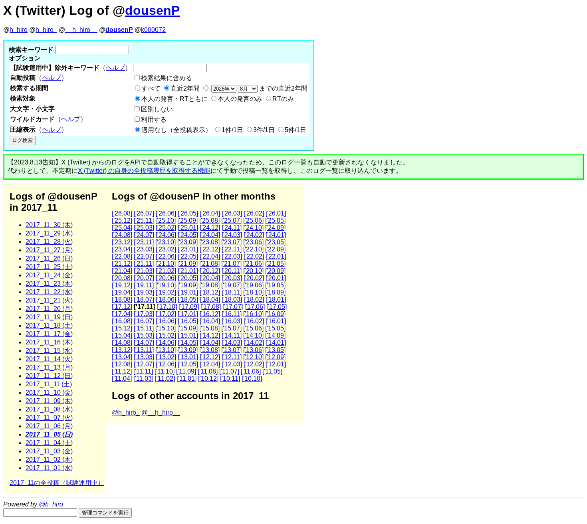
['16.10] (253, 313)
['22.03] (232, 256)
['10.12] (208, 378)
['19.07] (231, 285)
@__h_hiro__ (160, 412)
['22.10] (253, 249)
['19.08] (209, 285)
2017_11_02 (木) (49, 459)
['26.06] (166, 213)
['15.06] (253, 328)
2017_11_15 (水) (49, 350)
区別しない (157, 109)
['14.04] (210, 342)
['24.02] (254, 234)
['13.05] (275, 349)
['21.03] (144, 270)
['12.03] (232, 364)
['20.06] (166, 278)
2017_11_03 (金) (49, 451)
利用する (154, 119)
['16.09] (275, 313)
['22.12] (210, 249)
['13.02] (166, 357)
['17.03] (144, 313)
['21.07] (231, 263)
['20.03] (232, 278)
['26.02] (254, 213)
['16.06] (166, 321)
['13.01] (188, 357)
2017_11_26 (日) (49, 258)
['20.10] (253, 270)
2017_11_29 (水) (49, 233)
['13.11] (144, 349)
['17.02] (166, 313)
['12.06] (166, 364)
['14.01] (276, 342)
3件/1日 (264, 130)
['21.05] (275, 263)
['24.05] (188, 234)
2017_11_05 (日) (49, 434)
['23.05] (275, 242)
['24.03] (232, 234)
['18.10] (253, 292)
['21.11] (144, 263)
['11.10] (165, 371)
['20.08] (122, 278)
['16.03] (232, 321)
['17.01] (188, 313)
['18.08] (122, 299)
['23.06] (253, 242)
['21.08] (209, 263)
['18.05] (188, 299)
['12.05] (188, 364)
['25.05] (275, 220)
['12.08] (122, 364)
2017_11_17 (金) (49, 333)
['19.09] (187, 285)
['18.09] (275, 292)
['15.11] (144, 328)
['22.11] (232, 249)
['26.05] (188, 213)
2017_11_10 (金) (49, 392)
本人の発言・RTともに (174, 98)
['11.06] (251, 371)
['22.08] (122, 256)
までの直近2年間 (282, 88)
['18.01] (276, 299)
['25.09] (187, 220)
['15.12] (122, 328)
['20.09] (275, 270)
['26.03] (232, 213)
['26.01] (276, 213)
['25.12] (122, 220)
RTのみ (283, 98)
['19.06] (253, 285)
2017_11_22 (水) (49, 292)
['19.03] (144, 292)
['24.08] (122, 234)
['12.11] (232, 357)
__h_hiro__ (81, 29)
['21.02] (166, 270)
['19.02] (166, 292)
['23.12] (122, 242)
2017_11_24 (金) (49, 275)
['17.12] (122, 306)
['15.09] (187, 328)
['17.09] (188, 306)
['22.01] (276, 256)
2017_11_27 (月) (49, 250)
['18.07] (144, 299)
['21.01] (188, 270)
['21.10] (165, 263)
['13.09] (187, 349)
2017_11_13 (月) (49, 367)
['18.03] (232, 299)
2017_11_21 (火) (49, 300)
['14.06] (166, 342)
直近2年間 (185, 88)
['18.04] (210, 299)
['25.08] (209, 220)
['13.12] (122, 349)
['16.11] (232, 313)
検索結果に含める (166, 78)
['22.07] (144, 256)
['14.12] (210, 335)
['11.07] (229, 371)
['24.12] (210, 227)
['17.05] (276, 306)
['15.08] (209, 328)
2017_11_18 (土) (49, 325)
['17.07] (232, 306)
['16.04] (210, 321)
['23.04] (122, 249)
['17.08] (210, 306)
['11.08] (208, 371)
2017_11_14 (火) (49, 359)
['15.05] (275, 328)
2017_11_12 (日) (49, 375)
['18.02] (254, 299)
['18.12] (210, 292)
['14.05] (188, 342)
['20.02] (254, 278)
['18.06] (166, 299)
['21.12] (122, 263)
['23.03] (144, 249)
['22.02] (254, 256)
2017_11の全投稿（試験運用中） (57, 482)
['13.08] (209, 349)
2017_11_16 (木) (49, 342)
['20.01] (276, 278)
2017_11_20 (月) (49, 308)
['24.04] (210, 234)
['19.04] (122, 292)
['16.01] (276, 321)
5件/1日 (295, 130)
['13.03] (144, 357)
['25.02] (166, 227)
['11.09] (186, 371)
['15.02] (166, 335)
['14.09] (275, 335)
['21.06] (253, 263)
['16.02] (254, 321)
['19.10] (165, 285)
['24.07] (144, 234)
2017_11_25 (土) (49, 266)
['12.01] (276, 364)
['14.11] (232, 335)
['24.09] (275, 227)
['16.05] (188, 321)
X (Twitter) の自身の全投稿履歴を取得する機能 (144, 170)
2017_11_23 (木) (49, 283)
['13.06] (253, 349)
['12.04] (210, 364)
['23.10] (165, 242)
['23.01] (188, 249)
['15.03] (144, 335)
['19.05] (275, 285)
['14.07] (144, 342)
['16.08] (122, 321)
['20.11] (232, 270)
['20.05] (188, 278)
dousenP (152, 10)
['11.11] (143, 371)
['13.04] (122, 357)
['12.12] (210, 357)
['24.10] (253, 227)
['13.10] (165, 349)
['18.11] (232, 292)
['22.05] (188, 256)
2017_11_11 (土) (49, 384)
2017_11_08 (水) (49, 409)
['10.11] (230, 378)
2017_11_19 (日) (49, 317)
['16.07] (144, 321)
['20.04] (210, 278)
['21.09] (187, 263)
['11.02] (165, 378)
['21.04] (122, 270)
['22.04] (210, 256)
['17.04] (122, 313)
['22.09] (275, 249)
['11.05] (272, 371)
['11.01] (186, 378)
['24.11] (232, 227)
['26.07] (144, 213)
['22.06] (166, 256)
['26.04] (210, 213)
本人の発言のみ (240, 98)
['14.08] (122, 342)
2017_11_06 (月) (49, 426)
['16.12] (210, 313)
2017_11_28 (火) (49, 241)
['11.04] (122, 378)
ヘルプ (115, 67)
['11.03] (143, 378)
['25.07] (231, 220)
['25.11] (144, 220)
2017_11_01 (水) (49, 468)
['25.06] (253, 220)
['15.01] (188, 335)
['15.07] (231, 328)
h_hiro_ (46, 29)
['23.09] (187, 242)
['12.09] (275, 357)
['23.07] (231, 242)
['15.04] (122, 335)
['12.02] (254, 364)
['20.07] (144, 278)
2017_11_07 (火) (49, 417)
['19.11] (144, 285)
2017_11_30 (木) (49, 224)
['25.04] (122, 227)
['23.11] (144, 242)
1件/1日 (232, 130)
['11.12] (122, 371)
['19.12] (122, 285)
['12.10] (253, 357)
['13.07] (231, 349)
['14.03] (232, 342)
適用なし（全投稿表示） (176, 130)
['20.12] (210, 270)
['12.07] (144, 364)
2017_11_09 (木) (49, 400)
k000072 (153, 29)
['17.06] (254, 306)
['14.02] (254, 342)
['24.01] (276, 234)
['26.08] (122, 213)
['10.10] (252, 378)
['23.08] (209, 242)
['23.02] (166, 249)
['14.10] (253, 335)
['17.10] (167, 306)
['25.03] (144, 227)
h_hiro (19, 29)
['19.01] (188, 292)
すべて (151, 88)
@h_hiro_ (126, 412)
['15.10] (165, 328)
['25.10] (165, 220)
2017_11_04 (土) (49, 442)
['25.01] (188, 227)
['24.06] (166, 234)
